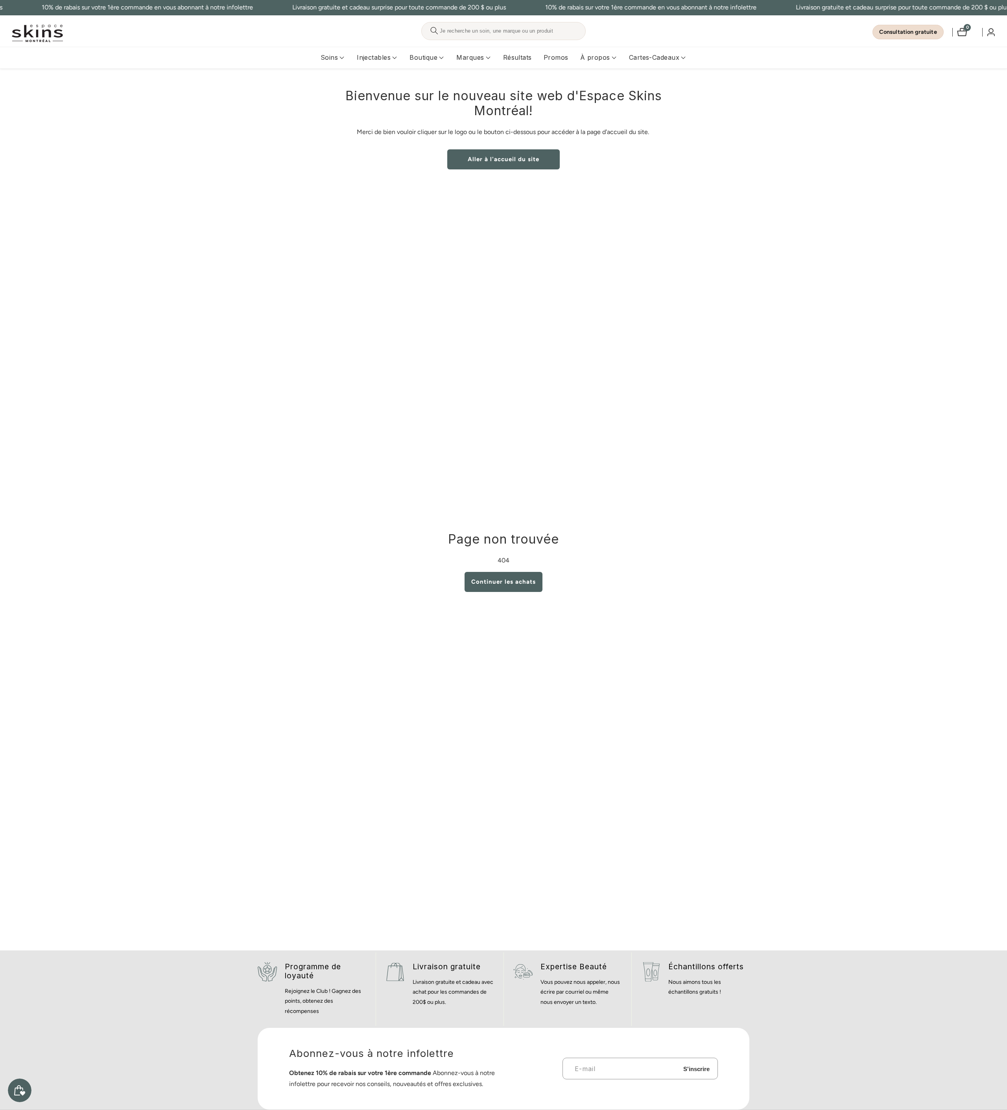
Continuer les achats (503, 581)
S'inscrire (696, 1068)
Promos (556, 57)
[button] (329, 57)
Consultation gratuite (908, 31)
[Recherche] (434, 31)
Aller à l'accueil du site (503, 159)
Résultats (517, 57)
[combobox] (503, 31)
